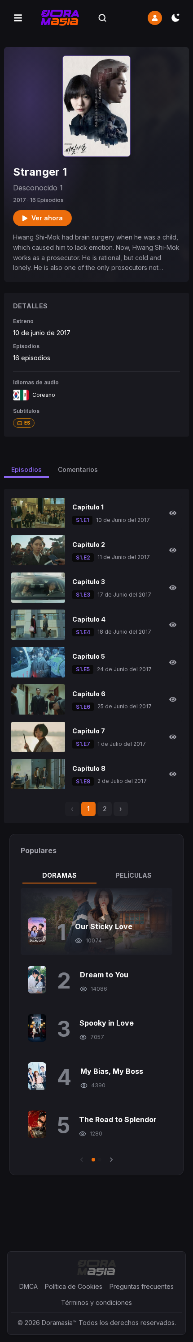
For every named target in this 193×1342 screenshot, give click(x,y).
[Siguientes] (111, 1159)
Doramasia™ (59, 1322)
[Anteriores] (81, 1159)
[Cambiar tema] (175, 18)
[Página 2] (99, 1159)
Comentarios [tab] (78, 469)
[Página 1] (93, 1159)
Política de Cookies (73, 1286)
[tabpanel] (97, 1026)
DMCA (28, 1286)
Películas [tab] (133, 875)
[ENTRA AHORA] (155, 18)
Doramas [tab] (59, 875)
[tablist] (97, 875)
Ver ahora (47, 218)
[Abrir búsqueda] (102, 18)
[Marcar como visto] (173, 513)
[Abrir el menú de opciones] (18, 18)
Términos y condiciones (96, 1302)
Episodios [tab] (26, 469)
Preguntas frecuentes (142, 1286)
